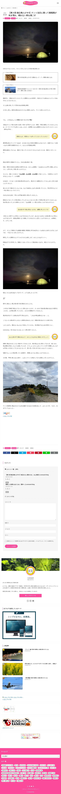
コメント (8, 502)
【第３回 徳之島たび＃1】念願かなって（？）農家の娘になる (34, 77)
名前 (7, 522)
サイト (6, 535)
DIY (16, 765)
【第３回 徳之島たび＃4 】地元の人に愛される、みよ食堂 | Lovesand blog (27, 474)
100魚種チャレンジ (7, 765)
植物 (21, 775)
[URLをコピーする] (54, 453)
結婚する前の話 (47, 778)
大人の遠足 (25, 770)
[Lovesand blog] (30, 3)
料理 (44, 773)
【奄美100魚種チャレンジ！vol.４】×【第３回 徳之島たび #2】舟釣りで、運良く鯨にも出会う (36, 89)
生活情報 (11, 778)
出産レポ (12, 770)
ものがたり (7, 18)
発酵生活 (24, 778)
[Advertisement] (30, 428)
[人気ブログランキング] (16, 726)
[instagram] (30, 601)
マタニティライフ (43, 767)
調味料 (55, 778)
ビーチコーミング (21, 767)
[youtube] (33, 601)
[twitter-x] (28, 601)
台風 (19, 770)
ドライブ (11, 767)
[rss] (33, 786)
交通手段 (5, 770)
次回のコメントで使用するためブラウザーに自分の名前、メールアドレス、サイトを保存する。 (30, 541)
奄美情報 (39, 770)
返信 (7, 482)
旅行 (10, 775)
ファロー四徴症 (32, 767)
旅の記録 (13, 18)
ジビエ (4, 767)
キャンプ (20, 18)
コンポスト (51, 765)
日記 (15, 775)
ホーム (24, 789)
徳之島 (25, 18)
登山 (30, 778)
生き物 (4, 778)
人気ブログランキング (8, 728)
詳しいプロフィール (30, 595)
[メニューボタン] (58, 3)
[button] (6, 453)
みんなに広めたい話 (32, 765)
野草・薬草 (5, 780)
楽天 (26, 775)
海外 (36, 775)
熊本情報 (55, 775)
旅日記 (30, 18)
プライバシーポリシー (33, 789)
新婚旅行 (51, 773)
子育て (23, 773)
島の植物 (31, 773)
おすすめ (23, 765)
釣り (13, 780)
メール (7, 529)
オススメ (43, 765)
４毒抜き (20, 780)
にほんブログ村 (7, 416)
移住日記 (37, 778)
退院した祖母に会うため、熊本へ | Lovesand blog (20, 484)
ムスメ (53, 767)
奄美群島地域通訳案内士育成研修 (10, 773)
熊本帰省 (48, 775)
